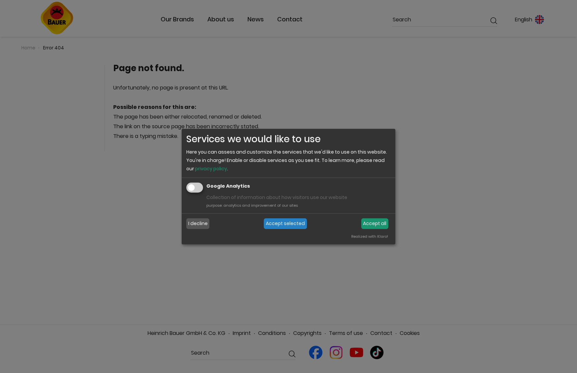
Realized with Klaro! (369, 236)
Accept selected (285, 223)
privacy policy (211, 168)
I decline (198, 223)
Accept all (374, 223)
